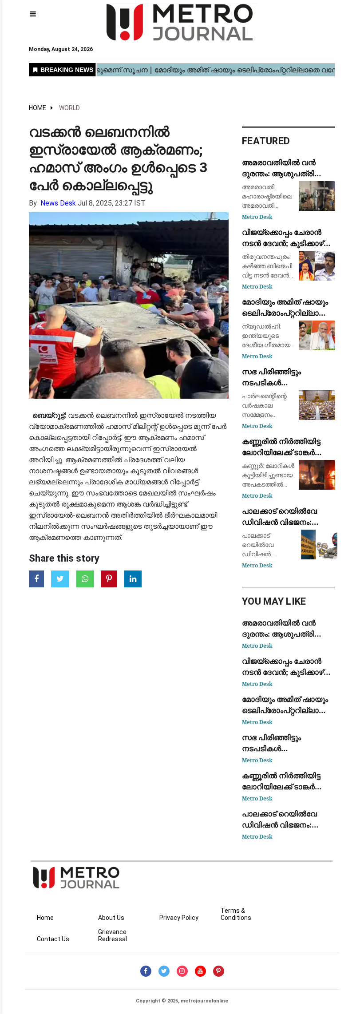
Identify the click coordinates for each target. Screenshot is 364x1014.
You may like (274, 601)
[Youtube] (200, 971)
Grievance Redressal (112, 935)
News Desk (58, 203)
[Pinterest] (218, 971)
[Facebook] (145, 971)
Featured (266, 141)
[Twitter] (164, 971)
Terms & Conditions (236, 914)
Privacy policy (178, 917)
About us (111, 917)
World (69, 107)
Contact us (53, 939)
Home (37, 107)
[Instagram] (182, 971)
